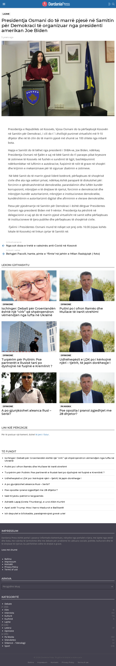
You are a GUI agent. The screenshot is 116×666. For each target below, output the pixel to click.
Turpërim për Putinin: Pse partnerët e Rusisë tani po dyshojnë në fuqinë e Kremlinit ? (27, 363)
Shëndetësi (59, 639)
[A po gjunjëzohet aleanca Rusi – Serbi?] (29, 387)
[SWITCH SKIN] (109, 4)
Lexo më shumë (9, 549)
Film (59, 609)
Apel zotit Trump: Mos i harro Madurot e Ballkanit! (34, 507)
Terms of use (11, 569)
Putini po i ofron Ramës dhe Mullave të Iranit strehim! (81, 310)
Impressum (10, 561)
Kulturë (59, 615)
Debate (8, 603)
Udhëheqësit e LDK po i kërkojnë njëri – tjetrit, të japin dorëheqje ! (85, 361)
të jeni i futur (42, 434)
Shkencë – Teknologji (59, 642)
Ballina (8, 559)
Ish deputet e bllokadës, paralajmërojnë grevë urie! (35, 513)
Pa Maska (66, 406)
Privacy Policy (11, 567)
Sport (59, 645)
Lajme (8, 621)
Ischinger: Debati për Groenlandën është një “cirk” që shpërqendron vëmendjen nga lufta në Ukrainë (29, 312)
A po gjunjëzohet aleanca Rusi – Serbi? (26, 412)
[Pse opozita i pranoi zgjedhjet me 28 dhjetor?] (87, 387)
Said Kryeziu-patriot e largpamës (24, 495)
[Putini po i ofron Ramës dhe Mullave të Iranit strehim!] (87, 285)
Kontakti (9, 564)
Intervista (59, 612)
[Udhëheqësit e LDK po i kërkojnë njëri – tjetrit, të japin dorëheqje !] (87, 336)
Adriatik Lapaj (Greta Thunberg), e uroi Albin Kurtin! (35, 501)
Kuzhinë (59, 618)
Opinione (8, 304)
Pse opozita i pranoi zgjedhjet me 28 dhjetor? (86, 412)
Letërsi (59, 627)
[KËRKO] (113, 4)
